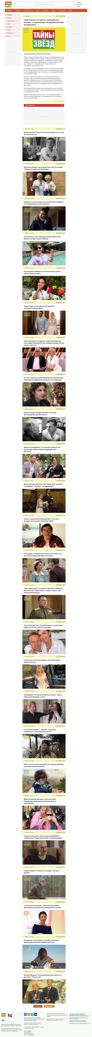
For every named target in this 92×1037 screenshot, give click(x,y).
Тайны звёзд (8, 4)
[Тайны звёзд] (24, 16)
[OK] (28, 1014)
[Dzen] (35, 1014)
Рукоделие (62, 10)
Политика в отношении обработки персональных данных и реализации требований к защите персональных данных (79, 1014)
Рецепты (18, 10)
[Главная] (3, 1015)
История (45, 10)
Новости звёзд (30, 129)
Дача (70, 10)
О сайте (78, 2)
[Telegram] (32, 1014)
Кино (37, 10)
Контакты (79, 4)
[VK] (25, 1014)
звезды (28, 16)
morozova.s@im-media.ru (57, 1020)
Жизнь (53, 10)
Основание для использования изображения (79, 1023)
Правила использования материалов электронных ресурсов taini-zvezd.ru (77, 1021)
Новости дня (29, 795)
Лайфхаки (9, 10)
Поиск (78, 6)
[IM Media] (10, 1015)
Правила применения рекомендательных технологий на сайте (78, 1018)
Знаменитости (28, 10)
